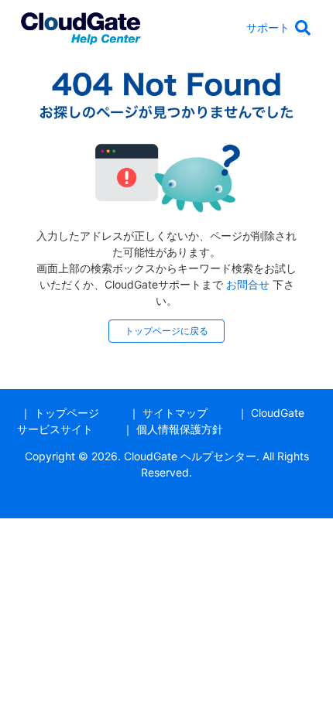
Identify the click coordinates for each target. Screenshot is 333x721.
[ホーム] (80, 25)
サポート (268, 27)
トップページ (66, 412)
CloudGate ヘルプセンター (190, 456)
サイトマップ (175, 412)
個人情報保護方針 (179, 429)
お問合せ (247, 284)
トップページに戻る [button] (166, 331)
